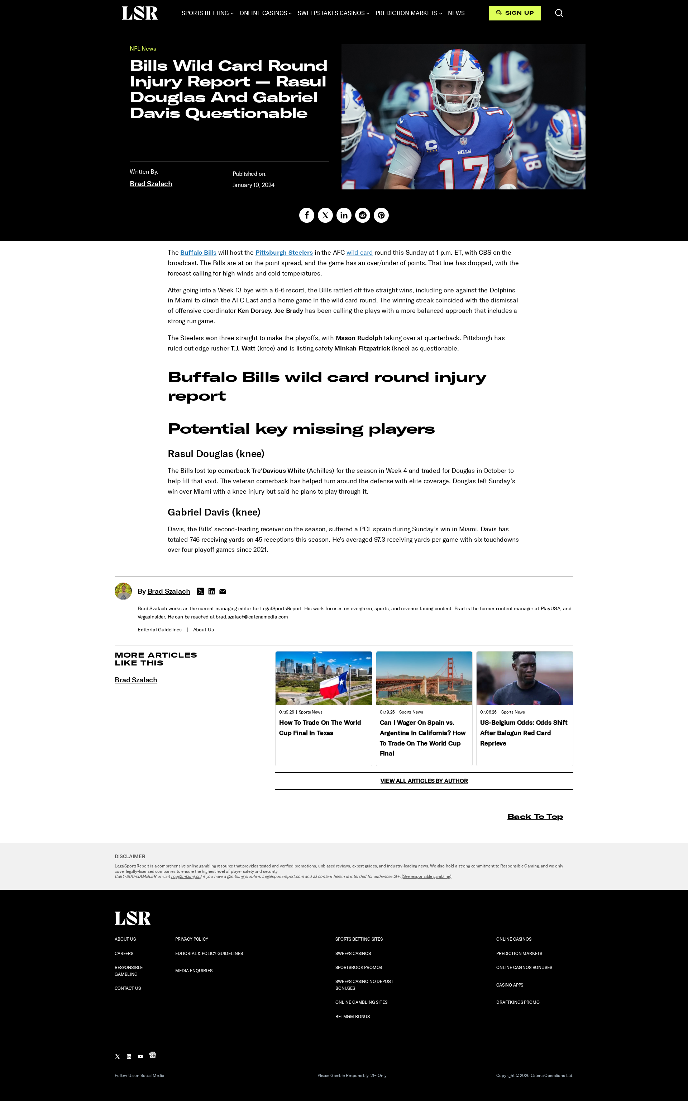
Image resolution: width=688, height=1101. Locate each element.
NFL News (143, 48)
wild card (360, 253)
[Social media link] (306, 215)
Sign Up (519, 13)
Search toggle (559, 13)
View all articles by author (424, 780)
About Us (203, 630)
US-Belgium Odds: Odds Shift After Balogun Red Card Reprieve (524, 733)
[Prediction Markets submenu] (441, 13)
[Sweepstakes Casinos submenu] (368, 13)
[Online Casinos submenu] (290, 13)
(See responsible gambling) (427, 876)
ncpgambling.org (186, 876)
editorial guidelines (160, 630)
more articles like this (156, 658)
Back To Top (535, 816)
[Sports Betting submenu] (232, 13)
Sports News (310, 712)
